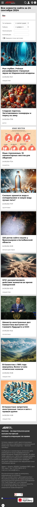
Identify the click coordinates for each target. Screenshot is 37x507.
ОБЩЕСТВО (6, 80)
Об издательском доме (20, 431)
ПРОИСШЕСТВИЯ (8, 250)
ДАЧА (4, 123)
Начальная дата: (7, 31)
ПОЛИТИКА (6, 334)
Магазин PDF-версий (10, 434)
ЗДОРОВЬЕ (6, 207)
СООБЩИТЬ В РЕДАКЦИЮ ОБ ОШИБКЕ (16, 436)
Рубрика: (5, 27)
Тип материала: (6, 23)
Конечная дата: (6, 34)
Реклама (5, 431)
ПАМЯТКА (5, 165)
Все (3, 15)
